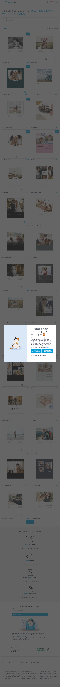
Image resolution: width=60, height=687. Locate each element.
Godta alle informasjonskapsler (36, 351)
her (48, 347)
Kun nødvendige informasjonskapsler (48, 351)
